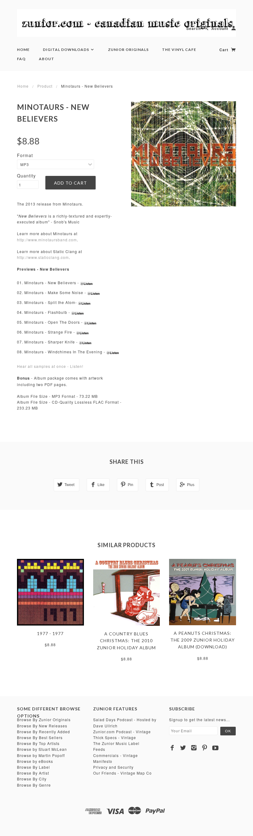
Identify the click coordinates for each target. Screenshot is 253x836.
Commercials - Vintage (115, 755)
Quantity (26, 176)
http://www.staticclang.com (43, 257)
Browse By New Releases (42, 725)
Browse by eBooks (35, 761)
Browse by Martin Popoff (41, 755)
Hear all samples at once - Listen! (50, 366)
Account (219, 28)
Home (23, 49)
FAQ (21, 58)
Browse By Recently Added (43, 731)
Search (193, 28)
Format (25, 155)
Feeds (99, 749)
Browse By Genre (34, 785)
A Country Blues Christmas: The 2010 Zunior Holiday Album (126, 640)
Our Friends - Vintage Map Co (122, 773)
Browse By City (32, 778)
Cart (224, 49)
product (44, 86)
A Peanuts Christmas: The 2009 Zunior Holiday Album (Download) (202, 640)
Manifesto (102, 761)
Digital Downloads (66, 49)
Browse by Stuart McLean (42, 749)
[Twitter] (183, 748)
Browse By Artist (33, 773)
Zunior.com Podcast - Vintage (122, 731)
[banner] (126, 23)
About (46, 58)
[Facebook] (172, 748)
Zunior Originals (128, 49)
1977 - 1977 (50, 633)
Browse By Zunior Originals (44, 719)
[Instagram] (194, 748)
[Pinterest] (204, 748)
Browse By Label (33, 767)
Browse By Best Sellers (40, 737)
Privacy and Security (113, 767)
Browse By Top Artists (38, 743)
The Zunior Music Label (116, 743)
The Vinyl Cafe (179, 49)
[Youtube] (215, 748)
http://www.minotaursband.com (47, 239)
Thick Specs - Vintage (114, 737)
